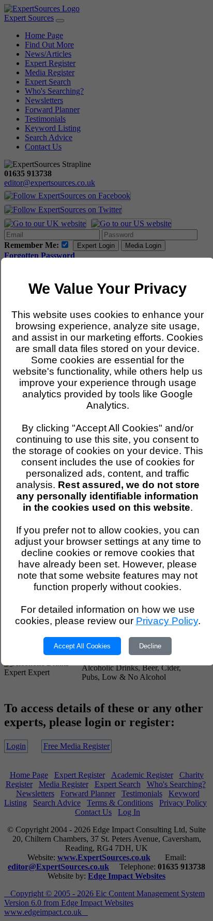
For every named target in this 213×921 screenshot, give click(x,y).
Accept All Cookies (82, 646)
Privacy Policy (167, 620)
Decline (150, 646)
